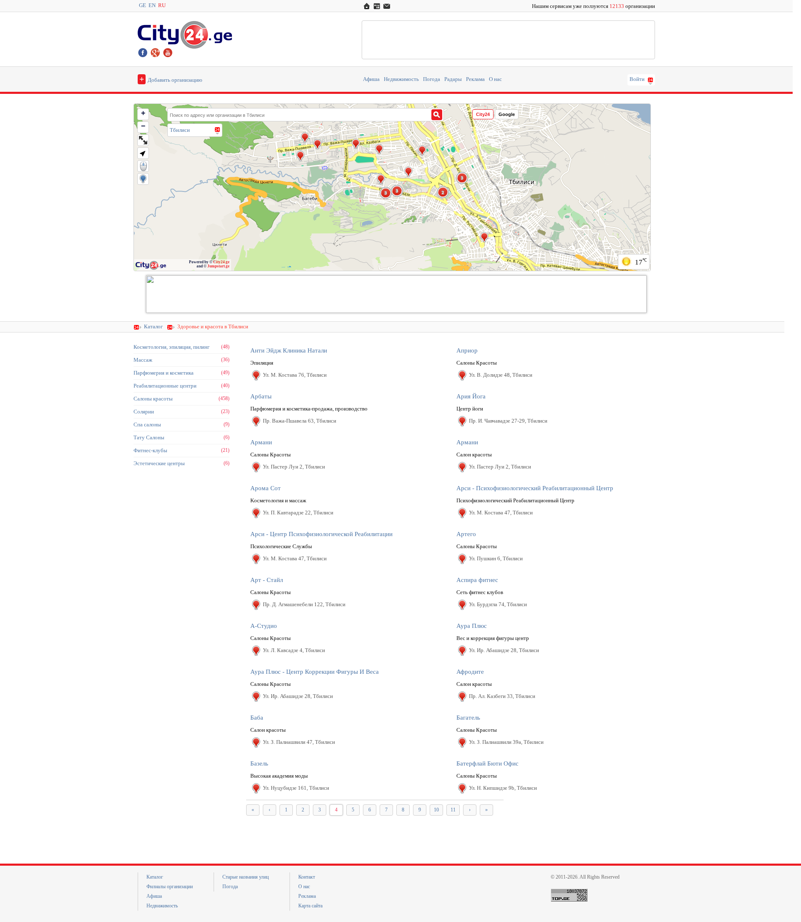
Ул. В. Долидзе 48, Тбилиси (500, 375)
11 (453, 810)
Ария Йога (471, 396)
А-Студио (263, 625)
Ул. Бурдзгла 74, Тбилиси (498, 604)
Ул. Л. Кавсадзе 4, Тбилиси (294, 650)
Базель (259, 763)
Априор (467, 350)
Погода (431, 79)
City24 (483, 114)
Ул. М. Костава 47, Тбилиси (501, 512)
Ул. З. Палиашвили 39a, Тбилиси (506, 742)
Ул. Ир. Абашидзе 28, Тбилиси (504, 650)
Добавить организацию (170, 78)
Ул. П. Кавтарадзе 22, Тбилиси (298, 512)
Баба (256, 717)
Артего (466, 534)
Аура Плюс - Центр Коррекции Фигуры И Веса (314, 671)
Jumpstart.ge (218, 266)
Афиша (371, 79)
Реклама (475, 79)
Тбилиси (180, 130)
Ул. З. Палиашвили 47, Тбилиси (299, 742)
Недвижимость (401, 79)
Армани (261, 442)
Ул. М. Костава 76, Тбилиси (295, 375)
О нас (495, 79)
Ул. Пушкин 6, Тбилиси (496, 558)
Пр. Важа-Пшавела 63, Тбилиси (299, 421)
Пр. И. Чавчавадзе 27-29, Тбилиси (508, 421)
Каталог (153, 327)
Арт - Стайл (266, 580)
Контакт (306, 877)
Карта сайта (310, 906)
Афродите (470, 671)
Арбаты (261, 396)
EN (152, 5)
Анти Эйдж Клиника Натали (288, 350)
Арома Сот (265, 488)
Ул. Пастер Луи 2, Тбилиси (294, 467)
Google (507, 114)
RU (162, 5)
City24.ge (221, 262)
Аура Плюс (471, 625)
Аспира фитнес (477, 580)
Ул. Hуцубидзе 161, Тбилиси (296, 788)
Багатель (468, 717)
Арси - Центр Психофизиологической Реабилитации (321, 534)
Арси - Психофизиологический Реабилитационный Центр (534, 488)
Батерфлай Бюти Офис (487, 763)
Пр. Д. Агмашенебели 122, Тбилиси (304, 604)
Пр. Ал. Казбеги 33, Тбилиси (502, 696)
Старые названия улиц (245, 877)
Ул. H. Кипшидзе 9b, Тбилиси (503, 788)
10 (436, 810)
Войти (637, 79)
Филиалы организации (169, 886)
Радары (453, 79)
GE (142, 5)
